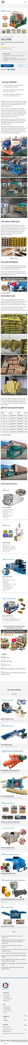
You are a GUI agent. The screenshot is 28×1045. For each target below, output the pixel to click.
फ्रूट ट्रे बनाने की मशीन (6, 661)
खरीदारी (5, 1012)
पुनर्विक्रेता (6, 1020)
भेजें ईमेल (21, 65)
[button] (8, 31)
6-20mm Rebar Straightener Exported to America (12, 946)
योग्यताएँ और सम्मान (8, 999)
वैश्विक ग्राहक (6, 1000)
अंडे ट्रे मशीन (5, 37)
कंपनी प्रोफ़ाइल (7, 995)
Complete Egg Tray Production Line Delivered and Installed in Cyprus (14, 950)
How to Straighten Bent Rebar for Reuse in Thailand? (12, 936)
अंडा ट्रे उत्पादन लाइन (6, 665)
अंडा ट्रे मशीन (3, 656)
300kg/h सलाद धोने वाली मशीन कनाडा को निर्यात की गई (14, 956)
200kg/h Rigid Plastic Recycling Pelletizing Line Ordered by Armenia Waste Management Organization (13, 941)
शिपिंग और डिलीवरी (7, 1010)
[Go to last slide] (3, 31)
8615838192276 (7, 1027)
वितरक (5, 1018)
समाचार (2, 667)
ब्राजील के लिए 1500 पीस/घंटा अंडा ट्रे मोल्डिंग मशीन (13, 669)
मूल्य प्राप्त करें (7, 65)
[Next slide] (25, 31)
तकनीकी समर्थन (7, 1009)
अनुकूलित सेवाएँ (7, 1007)
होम (1, 37)
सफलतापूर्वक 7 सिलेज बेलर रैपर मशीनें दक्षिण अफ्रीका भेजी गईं (13, 968)
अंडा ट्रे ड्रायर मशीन (5, 658)
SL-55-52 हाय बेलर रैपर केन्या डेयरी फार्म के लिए (13, 953)
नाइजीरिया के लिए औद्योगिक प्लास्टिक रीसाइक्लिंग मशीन (14, 964)
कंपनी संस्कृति (6, 997)
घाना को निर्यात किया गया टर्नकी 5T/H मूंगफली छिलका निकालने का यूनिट (13, 960)
